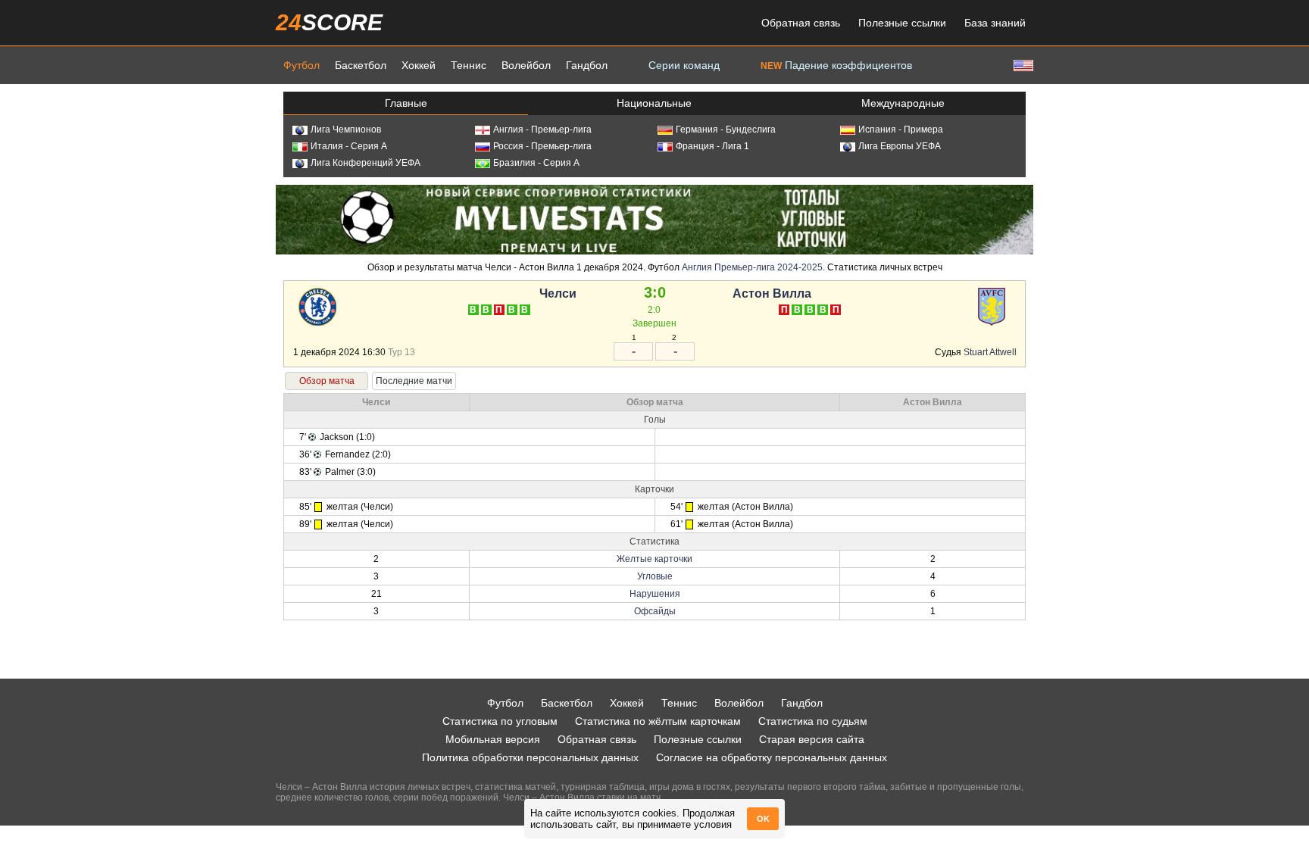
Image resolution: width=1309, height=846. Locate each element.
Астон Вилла (772, 293)
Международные (903, 103)
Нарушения (655, 593)
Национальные (654, 103)
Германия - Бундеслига (726, 129)
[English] (1022, 64)
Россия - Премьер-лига (542, 146)
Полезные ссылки (902, 23)
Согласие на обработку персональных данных (771, 757)
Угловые (655, 576)
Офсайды (655, 611)
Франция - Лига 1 (712, 146)
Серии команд (684, 65)
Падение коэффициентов (836, 65)
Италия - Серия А (349, 146)
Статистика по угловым (500, 721)
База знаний (995, 23)
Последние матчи (414, 381)
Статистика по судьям (812, 721)
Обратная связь (800, 23)
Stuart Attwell (990, 352)
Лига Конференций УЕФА (365, 163)
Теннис (468, 65)
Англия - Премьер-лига (542, 129)
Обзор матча (327, 381)
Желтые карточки (654, 559)
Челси (557, 293)
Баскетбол (360, 65)
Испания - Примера (900, 129)
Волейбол (526, 65)
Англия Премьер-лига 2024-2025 (752, 267)
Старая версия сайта (811, 739)
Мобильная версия (492, 739)
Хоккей (418, 65)
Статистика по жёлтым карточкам (658, 721)
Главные (406, 103)
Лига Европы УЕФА (899, 146)
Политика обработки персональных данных (530, 757)
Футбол (301, 65)
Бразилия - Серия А (536, 163)
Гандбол (587, 65)
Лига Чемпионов (346, 129)
